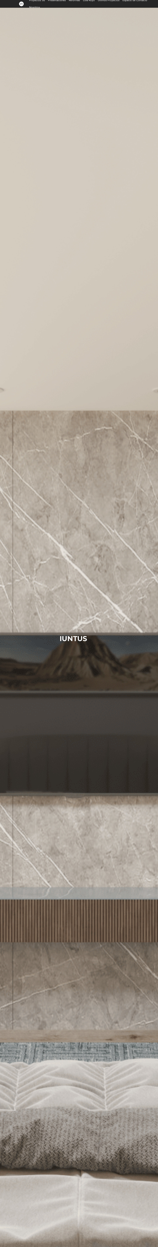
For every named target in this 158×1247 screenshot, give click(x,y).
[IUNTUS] (21, 4)
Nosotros (34, 7)
